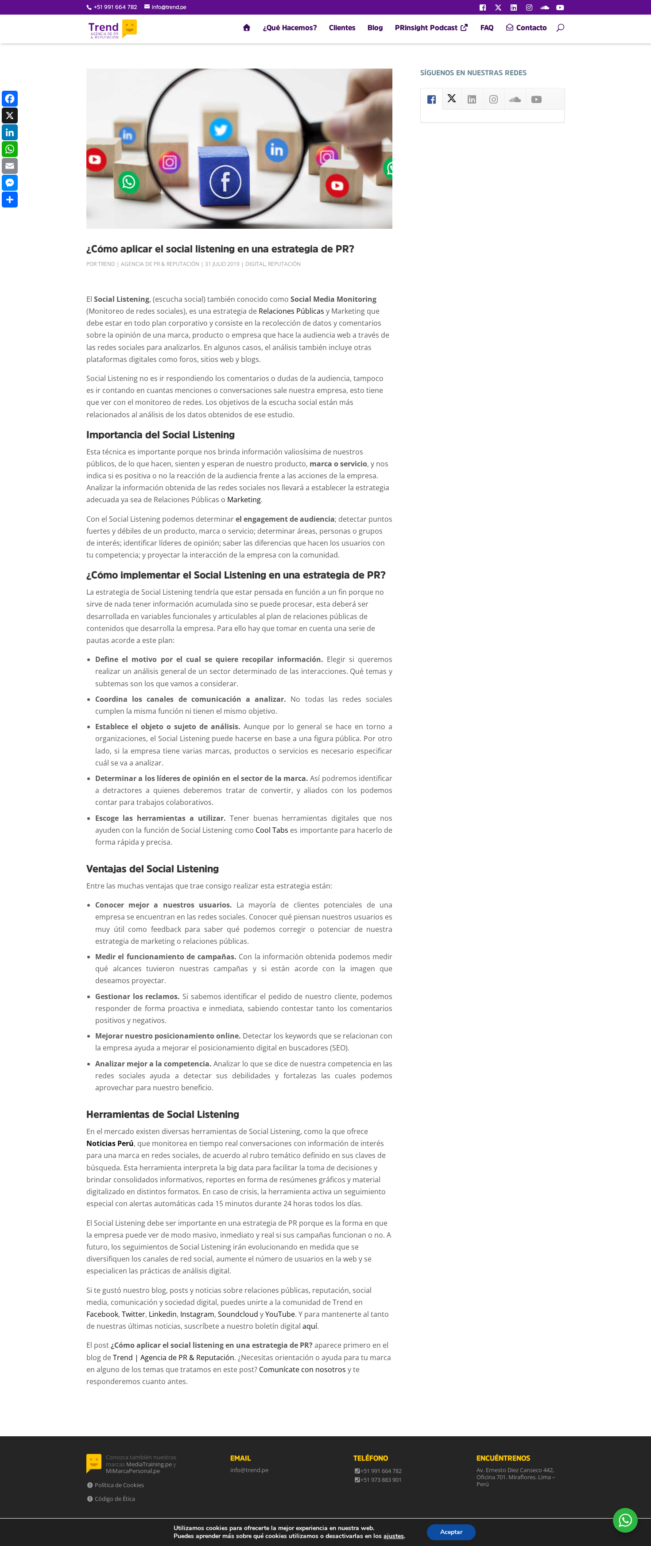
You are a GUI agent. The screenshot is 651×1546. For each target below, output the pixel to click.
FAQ (486, 27)
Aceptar (451, 1532)
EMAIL (240, 1457)
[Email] (10, 166)
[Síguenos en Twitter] (498, 7)
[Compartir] (10, 199)
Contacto (530, 27)
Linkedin (163, 1314)
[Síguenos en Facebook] (482, 7)
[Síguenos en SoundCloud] (544, 7)
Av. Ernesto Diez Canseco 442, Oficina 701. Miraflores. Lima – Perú (516, 1477)
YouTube (280, 1314)
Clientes (342, 27)
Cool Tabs (272, 830)
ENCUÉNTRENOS (503, 1457)
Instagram (197, 1314)
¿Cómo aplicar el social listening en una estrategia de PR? (220, 249)
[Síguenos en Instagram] (529, 7)
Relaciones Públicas (291, 311)
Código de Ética (114, 1499)
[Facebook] (10, 98)
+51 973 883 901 (381, 1480)
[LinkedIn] (10, 132)
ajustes (394, 1536)
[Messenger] (10, 182)
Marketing (244, 499)
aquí (309, 1326)
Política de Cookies (118, 1485)
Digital (255, 264)
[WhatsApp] (10, 149)
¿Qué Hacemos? (290, 27)
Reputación (284, 264)
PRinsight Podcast (427, 27)
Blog (375, 27)
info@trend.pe (249, 1470)
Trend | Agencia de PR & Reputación (148, 264)
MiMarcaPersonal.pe (133, 1471)
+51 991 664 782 (381, 1471)
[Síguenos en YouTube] (560, 7)
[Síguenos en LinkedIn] (513, 7)
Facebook (102, 1314)
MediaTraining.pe (149, 1464)
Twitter (133, 1314)
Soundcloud (238, 1314)
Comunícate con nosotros (302, 1369)
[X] (10, 115)
